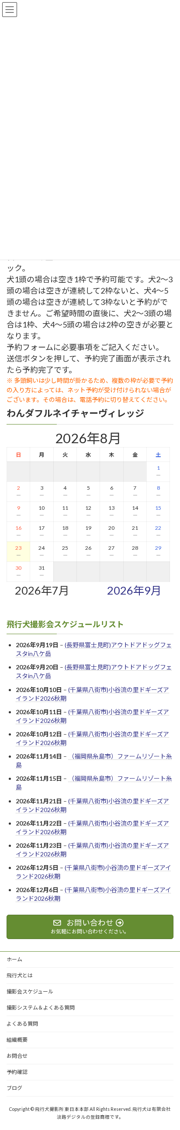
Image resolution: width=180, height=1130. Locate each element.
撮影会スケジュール (30, 991)
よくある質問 (22, 1023)
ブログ (14, 1088)
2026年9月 (134, 590)
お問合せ (17, 1056)
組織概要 (17, 1039)
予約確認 (17, 1072)
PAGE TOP (167, 1087)
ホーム (14, 959)
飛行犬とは (20, 975)
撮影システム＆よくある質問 (41, 1007)
